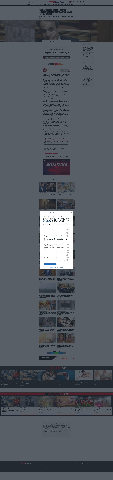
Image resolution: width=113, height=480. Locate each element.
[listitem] (56, 227)
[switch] (67, 229)
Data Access (56, 267)
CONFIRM (50, 264)
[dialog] (56, 240)
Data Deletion (51, 267)
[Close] (72, 213)
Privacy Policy (61, 267)
